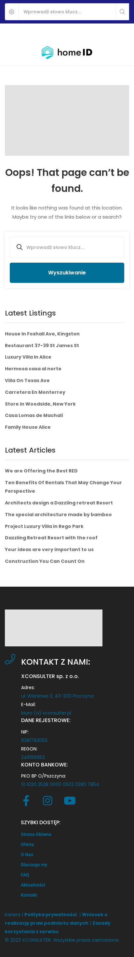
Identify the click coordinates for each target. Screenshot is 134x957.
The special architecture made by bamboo (58, 514)
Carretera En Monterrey (35, 392)
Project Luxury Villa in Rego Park (44, 526)
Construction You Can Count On (45, 561)
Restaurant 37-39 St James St (42, 345)
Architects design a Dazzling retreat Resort (59, 503)
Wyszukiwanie (67, 272)
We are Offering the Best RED (41, 471)
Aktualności (33, 885)
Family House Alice (28, 427)
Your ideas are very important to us (49, 549)
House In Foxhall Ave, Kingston (42, 334)
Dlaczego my (34, 864)
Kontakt (29, 895)
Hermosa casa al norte (33, 368)
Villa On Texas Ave (27, 380)
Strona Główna (36, 834)
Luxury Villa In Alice (28, 357)
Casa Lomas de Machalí (34, 415)
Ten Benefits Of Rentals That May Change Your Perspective (63, 486)
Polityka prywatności (50, 914)
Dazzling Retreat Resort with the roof (51, 537)
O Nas (27, 854)
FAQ (25, 874)
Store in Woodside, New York (40, 404)
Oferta (27, 844)
